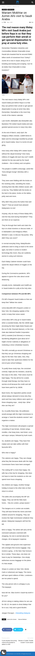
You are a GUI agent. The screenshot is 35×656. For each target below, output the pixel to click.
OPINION (9, 6)
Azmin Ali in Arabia (11, 619)
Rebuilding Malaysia (23, 613)
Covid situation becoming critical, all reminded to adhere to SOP (9, 642)
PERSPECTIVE (16, 6)
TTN (4, 22)
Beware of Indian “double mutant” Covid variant (25, 641)
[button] (3, 652)
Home (3, 6)
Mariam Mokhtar (22, 619)
